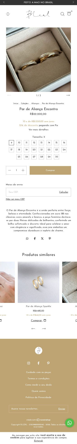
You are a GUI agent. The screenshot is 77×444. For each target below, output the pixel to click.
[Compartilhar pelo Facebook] (35, 238)
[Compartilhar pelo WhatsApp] (27, 238)
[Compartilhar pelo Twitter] (42, 238)
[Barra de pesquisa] (62, 14)
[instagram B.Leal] (28, 363)
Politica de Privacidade (38, 397)
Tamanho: (38, 137)
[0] (68, 14)
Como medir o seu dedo (38, 385)
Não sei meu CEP (15, 199)
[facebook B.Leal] (38, 363)
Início (15, 103)
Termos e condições (38, 378)
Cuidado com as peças (38, 372)
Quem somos (39, 391)
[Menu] (8, 14)
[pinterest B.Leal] (48, 363)
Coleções (25, 103)
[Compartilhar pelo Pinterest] (49, 238)
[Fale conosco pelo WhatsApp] (69, 422)
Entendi (38, 441)
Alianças (35, 103)
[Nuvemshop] (38, 420)
